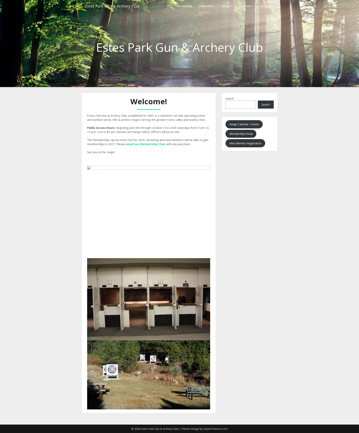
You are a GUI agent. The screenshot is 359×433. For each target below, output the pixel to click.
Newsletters (206, 6)
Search (229, 98)
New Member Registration (245, 143)
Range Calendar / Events (244, 124)
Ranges (225, 6)
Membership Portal (241, 134)
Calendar (245, 6)
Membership (184, 6)
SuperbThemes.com (215, 429)
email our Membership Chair (145, 144)
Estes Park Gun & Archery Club (112, 6)
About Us (266, 6)
